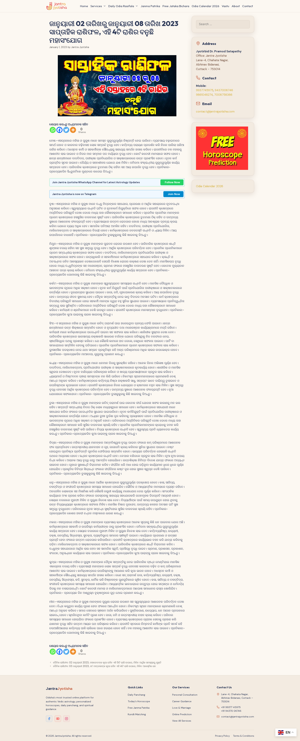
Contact (247, 6)
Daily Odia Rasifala (121, 6)
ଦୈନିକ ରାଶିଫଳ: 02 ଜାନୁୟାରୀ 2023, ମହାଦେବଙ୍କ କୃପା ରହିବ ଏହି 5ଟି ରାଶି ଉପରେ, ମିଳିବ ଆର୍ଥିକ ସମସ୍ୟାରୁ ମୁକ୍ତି (107, 662)
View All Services (181, 720)
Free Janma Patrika (138, 707)
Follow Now (172, 182)
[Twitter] (66, 130)
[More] (73, 130)
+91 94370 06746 (231, 710)
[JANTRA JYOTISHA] (57, 6)
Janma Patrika (150, 6)
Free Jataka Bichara (175, 6)
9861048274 (204, 95)
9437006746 (224, 90)
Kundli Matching (137, 714)
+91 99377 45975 (231, 707)
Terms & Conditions (243, 735)
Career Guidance (181, 701)
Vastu (225, 6)
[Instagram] (66, 718)
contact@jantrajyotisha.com (215, 111)
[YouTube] (58, 718)
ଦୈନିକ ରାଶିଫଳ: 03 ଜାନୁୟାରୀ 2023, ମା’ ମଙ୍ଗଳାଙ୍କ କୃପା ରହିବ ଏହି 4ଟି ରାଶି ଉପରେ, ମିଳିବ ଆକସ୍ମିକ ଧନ (104, 666)
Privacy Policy (222, 735)
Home (84, 6)
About (236, 6)
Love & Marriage (181, 707)
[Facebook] (59, 130)
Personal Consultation (184, 694)
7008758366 (223, 95)
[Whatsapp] (53, 130)
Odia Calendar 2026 (205, 6)
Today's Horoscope (139, 701)
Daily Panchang (136, 694)
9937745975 (204, 90)
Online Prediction (182, 714)
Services (96, 6)
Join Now (174, 194)
